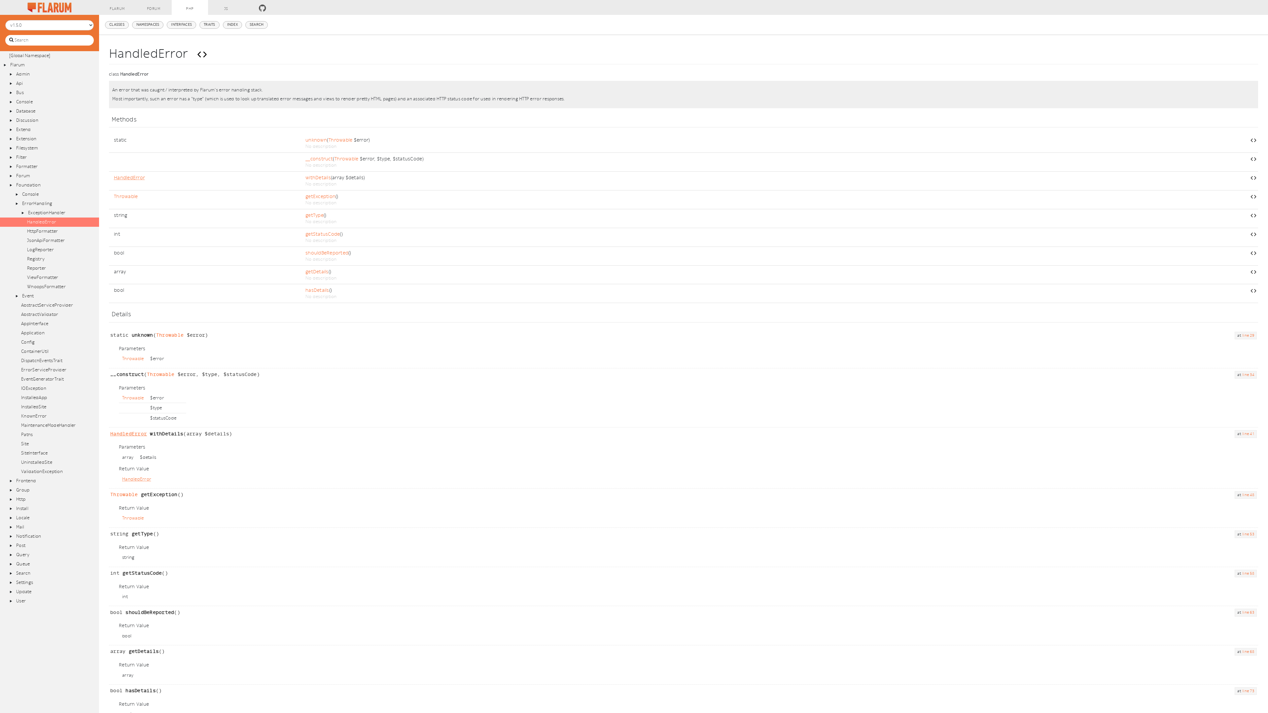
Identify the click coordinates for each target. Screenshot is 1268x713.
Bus (20, 92)
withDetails (318, 178)
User (21, 600)
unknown (316, 140)
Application (33, 332)
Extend (23, 129)
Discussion (27, 120)
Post (20, 545)
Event (28, 295)
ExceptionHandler (46, 212)
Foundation (28, 185)
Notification (28, 536)
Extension (26, 138)
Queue (23, 563)
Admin (23, 74)
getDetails (317, 272)
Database (25, 111)
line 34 (1248, 375)
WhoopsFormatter (46, 286)
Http (20, 499)
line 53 (1248, 534)
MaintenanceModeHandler (48, 425)
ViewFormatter (42, 277)
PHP (190, 9)
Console (24, 101)
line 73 (1248, 691)
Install (22, 508)
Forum (153, 9)
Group (22, 490)
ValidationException (42, 471)
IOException (33, 388)
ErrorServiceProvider (43, 369)
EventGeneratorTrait (42, 379)
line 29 (1248, 335)
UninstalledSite (36, 462)
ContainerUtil (35, 351)
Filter (21, 157)
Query (22, 554)
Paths (27, 434)
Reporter (36, 268)
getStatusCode (322, 234)
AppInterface (34, 323)
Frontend (26, 480)
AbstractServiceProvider (47, 305)
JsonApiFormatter (46, 240)
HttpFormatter (42, 231)
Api (19, 83)
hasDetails (317, 290)
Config (28, 342)
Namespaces (147, 24)
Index (232, 24)
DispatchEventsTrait (41, 360)
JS (226, 9)
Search (23, 573)
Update (24, 591)
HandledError (41, 222)
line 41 (1248, 434)
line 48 (1248, 495)
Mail (20, 527)
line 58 (1248, 573)
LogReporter (40, 249)
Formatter (27, 166)
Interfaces (181, 24)
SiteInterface (34, 453)
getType (314, 215)
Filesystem (27, 148)
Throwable (340, 140)
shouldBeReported (326, 253)
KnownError (34, 416)
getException (320, 196)
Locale (23, 517)
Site (25, 443)
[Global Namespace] (30, 55)
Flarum (117, 9)
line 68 (1248, 652)
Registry (36, 258)
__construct (319, 159)
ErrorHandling (37, 203)
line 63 (1248, 612)
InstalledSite (33, 406)
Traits (209, 24)
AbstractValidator (39, 314)
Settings (24, 582)
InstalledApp (34, 397)
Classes (116, 24)
